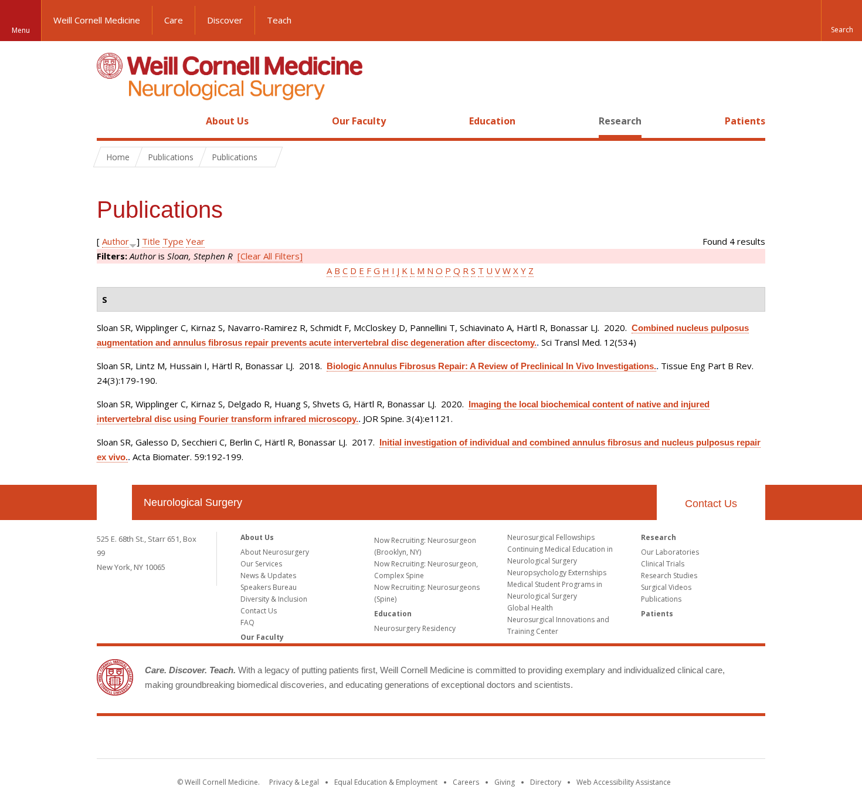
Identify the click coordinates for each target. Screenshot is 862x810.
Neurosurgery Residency (415, 628)
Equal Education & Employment (385, 782)
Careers (466, 782)
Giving (504, 782)
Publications (661, 599)
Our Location (114, 502)
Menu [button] (21, 30)
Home (110, 121)
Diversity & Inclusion (273, 599)
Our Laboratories (670, 552)
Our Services (261, 564)
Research (620, 120)
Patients (745, 120)
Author (115, 241)
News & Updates (268, 575)
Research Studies (669, 575)
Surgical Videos (666, 587)
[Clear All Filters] (270, 256)
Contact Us (711, 503)
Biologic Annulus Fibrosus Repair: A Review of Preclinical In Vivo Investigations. (491, 366)
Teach (279, 20)
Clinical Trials (662, 564)
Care (173, 20)
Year (195, 241)
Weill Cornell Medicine (96, 20)
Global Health (530, 608)
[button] (841, 20)
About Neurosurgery (274, 552)
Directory (545, 782)
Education (492, 120)
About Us (227, 120)
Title (151, 241)
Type (173, 241)
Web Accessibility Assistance (623, 782)
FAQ (247, 622)
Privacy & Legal (294, 782)
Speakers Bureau (268, 587)
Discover (225, 20)
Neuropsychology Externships (556, 573)
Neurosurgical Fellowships (551, 537)
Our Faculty (359, 120)
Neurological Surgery (193, 502)
